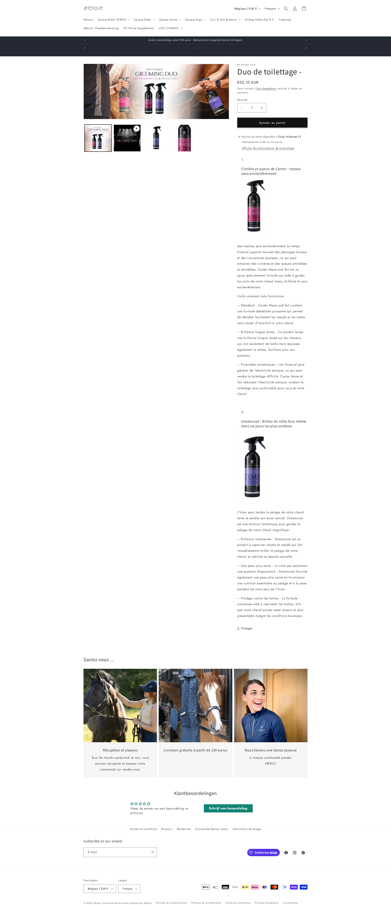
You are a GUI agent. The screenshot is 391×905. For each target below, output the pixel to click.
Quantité (242, 100)
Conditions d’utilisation (238, 902)
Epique (97, 903)
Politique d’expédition (267, 902)
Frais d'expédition (266, 88)
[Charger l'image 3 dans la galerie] (185, 138)
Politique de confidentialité (206, 902)
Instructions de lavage (247, 829)
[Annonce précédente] (84, 40)
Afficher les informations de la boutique (268, 148)
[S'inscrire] (152, 852)
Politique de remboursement (171, 902)
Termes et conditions (143, 829)
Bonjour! (167, 829)
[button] (114, 19)
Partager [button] (247, 628)
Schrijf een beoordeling (228, 808)
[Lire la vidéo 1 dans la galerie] (127, 138)
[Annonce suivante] (306, 40)
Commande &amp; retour (211, 829)
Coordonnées (290, 902)
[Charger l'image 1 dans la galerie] (98, 138)
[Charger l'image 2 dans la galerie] (156, 138)
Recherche (184, 829)
